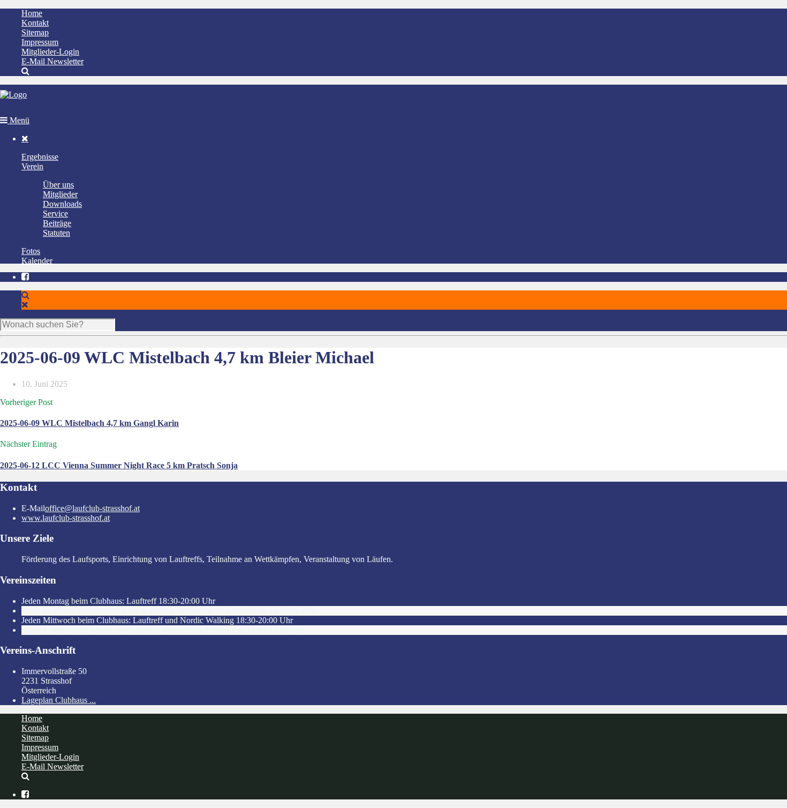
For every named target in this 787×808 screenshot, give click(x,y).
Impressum (39, 42)
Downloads (62, 203)
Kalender (36, 260)
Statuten (56, 232)
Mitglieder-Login (50, 51)
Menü (18, 120)
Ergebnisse (39, 156)
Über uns (58, 184)
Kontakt (35, 22)
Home (31, 13)
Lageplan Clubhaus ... (58, 700)
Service (55, 213)
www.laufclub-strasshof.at (65, 517)
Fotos (30, 251)
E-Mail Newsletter (52, 61)
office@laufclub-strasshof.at (92, 508)
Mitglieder (60, 194)
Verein (32, 166)
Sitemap (35, 32)
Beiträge (57, 223)
